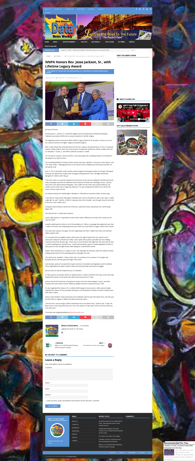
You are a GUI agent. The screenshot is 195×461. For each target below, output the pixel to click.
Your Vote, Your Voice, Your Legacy (109, 436)
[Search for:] (139, 50)
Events (132, 42)
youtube (141, 452)
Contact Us (57, 9)
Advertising (80, 9)
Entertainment (69, 42)
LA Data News (61, 78)
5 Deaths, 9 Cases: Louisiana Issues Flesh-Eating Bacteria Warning (178, 447)
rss (149, 452)
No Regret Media (71, 456)
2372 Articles (84, 326)
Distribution (69, 9)
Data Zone (109, 42)
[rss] (150, 9)
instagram (131, 452)
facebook (113, 452)
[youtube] (147, 9)
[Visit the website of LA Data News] (62, 332)
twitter (122, 452)
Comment (48, 367)
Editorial (91, 9)
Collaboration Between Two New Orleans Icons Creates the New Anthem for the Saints (111, 431)
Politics (84, 42)
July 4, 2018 (51, 78)
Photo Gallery (51, 46)
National (71, 78)
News (55, 42)
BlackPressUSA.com (77, 312)
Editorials (96, 42)
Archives (100, 9)
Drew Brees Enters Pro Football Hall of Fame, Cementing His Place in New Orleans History (110, 423)
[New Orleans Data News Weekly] (97, 39)
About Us (47, 9)
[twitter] (140, 9)
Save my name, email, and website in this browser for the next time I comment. (73, 401)
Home (47, 42)
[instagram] (143, 9)
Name (47, 383)
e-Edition (47, 12)
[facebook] (136, 9)
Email (47, 389)
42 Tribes (121, 42)
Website (47, 395)
